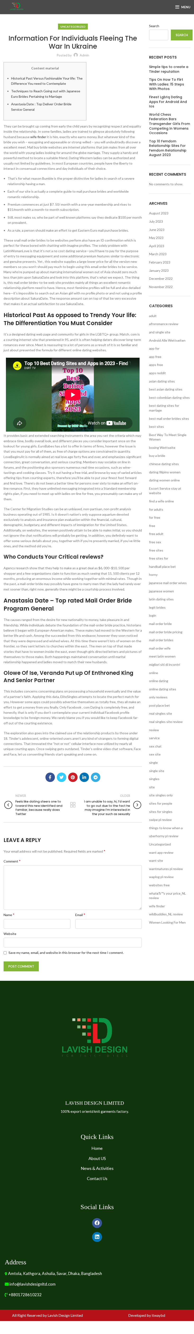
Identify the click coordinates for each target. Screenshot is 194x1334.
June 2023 (156, 230)
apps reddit (157, 373)
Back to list (72, 804)
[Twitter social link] (61, 777)
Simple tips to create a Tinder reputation (168, 69)
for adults (156, 509)
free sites (156, 550)
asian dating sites (162, 381)
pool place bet (159, 705)
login (152, 615)
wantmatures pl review (166, 869)
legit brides (157, 607)
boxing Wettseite (162, 448)
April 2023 (156, 246)
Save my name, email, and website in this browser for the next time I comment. (66, 953)
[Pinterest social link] (73, 777)
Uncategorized (72, 26)
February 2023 (159, 262)
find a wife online (161, 501)
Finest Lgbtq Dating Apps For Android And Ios (168, 102)
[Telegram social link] (95, 777)
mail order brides (161, 640)
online (153, 673)
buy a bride (157, 456)
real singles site (160, 713)
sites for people (160, 803)
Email (80, 914)
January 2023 (159, 270)
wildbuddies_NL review (166, 914)
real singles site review (166, 722)
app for (154, 348)
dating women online (164, 480)
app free (155, 357)
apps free (156, 365)
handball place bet (162, 567)
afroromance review (163, 324)
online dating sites (162, 689)
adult (153, 316)
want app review (161, 852)
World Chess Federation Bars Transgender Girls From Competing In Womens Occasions (169, 123)
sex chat (155, 746)
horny (153, 575)
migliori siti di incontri (164, 665)
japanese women (161, 591)
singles (154, 779)
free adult (156, 534)
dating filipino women (165, 472)
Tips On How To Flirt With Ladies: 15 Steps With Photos (166, 84)
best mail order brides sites (169, 418)
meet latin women (162, 656)
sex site (155, 754)
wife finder (38, 137)
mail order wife (160, 648)
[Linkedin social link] (84, 777)
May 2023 (156, 238)
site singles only (161, 795)
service (154, 738)
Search (154, 26)
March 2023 (158, 254)
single (153, 762)
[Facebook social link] (50, 777)
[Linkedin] (97, 1237)
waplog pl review (161, 877)
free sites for (158, 558)
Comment (12, 861)
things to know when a (166, 828)
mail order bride (160, 624)
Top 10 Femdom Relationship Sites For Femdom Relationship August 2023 (167, 148)
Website (10, 934)
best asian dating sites (165, 389)
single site (156, 771)
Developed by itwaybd (146, 1315)
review (154, 730)
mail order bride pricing (165, 632)
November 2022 (161, 287)
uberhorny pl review (163, 836)
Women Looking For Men (167, 922)
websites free (159, 885)
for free (154, 517)
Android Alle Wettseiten (167, 340)
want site (156, 860)
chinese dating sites (164, 464)
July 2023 (156, 221)
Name (9, 914)
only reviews (158, 697)
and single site (159, 332)
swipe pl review (160, 820)
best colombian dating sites (169, 397)
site (152, 787)
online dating (158, 681)
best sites (156, 427)
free (152, 526)
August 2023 (158, 213)
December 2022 (161, 278)
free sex (155, 542)
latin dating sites (161, 599)
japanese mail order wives (168, 583)
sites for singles (160, 812)
